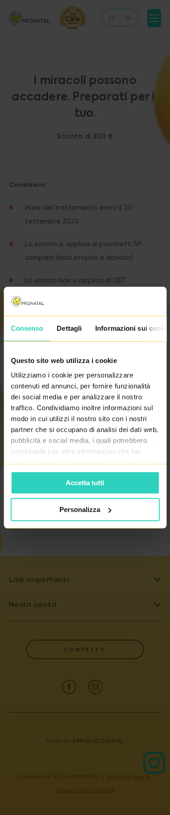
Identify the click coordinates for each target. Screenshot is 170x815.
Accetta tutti (85, 483)
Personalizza (79, 509)
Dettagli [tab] (69, 328)
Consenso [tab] (26, 328)
